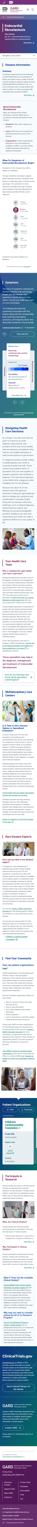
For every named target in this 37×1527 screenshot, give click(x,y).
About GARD (8, 1493)
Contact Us (8, 1497)
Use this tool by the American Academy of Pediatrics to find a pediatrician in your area (18, 645)
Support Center (9, 1489)
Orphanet (26, 266)
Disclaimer (24, 1486)
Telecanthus (4, 371)
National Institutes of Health (10, 1515)
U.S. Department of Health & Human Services (15, 1512)
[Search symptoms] (4, 334)
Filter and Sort (22, 334)
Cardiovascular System (11, 328)
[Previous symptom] (15, 402)
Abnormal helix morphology (32, 371)
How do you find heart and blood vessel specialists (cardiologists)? (17, 677)
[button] (28, 9)
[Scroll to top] (32, 1522)
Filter (11, 1110)
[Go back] (3, 17)
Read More (28, 43)
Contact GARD (11, 1428)
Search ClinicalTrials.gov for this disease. (18, 1387)
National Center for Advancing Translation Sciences (17, 1519)
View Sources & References (12, 1457)
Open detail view (17, 395)
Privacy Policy (25, 1482)
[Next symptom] (22, 402)
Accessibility (25, 1491)
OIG (21, 1499)
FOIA (22, 1495)
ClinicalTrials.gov (8, 1363)
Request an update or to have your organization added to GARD (18, 1058)
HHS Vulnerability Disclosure (10, 1508)
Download (28, 1110)
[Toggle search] (33, 10)
